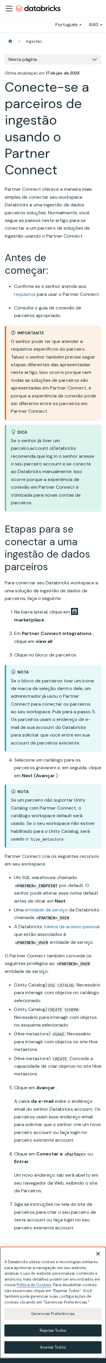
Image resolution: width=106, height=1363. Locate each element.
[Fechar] (98, 1253)
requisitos (25, 294)
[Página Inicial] (10, 41)
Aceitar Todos (53, 1347)
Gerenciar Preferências (53, 1313)
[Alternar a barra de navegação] (9, 8)
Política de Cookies (33, 1284)
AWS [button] (94, 24)
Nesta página (23, 59)
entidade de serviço (46, 910)
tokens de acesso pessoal (71, 926)
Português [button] (66, 24)
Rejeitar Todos (53, 1330)
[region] (53, 1302)
